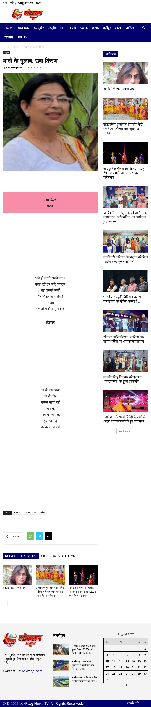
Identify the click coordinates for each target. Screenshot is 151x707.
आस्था (118, 28)
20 (127, 667)
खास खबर (23, 28)
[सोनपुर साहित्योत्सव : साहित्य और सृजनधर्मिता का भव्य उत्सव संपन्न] (125, 321)
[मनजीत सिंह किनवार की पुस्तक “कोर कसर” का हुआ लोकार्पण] (125, 361)
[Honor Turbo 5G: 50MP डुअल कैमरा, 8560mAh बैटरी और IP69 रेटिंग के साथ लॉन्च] (61, 649)
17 (107, 667)
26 (120, 673)
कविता (42, 512)
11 (113, 661)
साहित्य (130, 28)
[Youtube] (64, 2)
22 (139, 667)
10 (107, 661)
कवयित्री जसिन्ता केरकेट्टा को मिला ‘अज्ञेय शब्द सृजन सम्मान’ (125, 259)
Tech (72, 28)
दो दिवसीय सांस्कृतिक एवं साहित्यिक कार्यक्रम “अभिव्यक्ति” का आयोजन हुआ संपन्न (125, 217)
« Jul (124, 685)
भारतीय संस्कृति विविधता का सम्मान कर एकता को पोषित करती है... (124, 299)
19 (120, 667)
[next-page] (11, 603)
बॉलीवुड (107, 28)
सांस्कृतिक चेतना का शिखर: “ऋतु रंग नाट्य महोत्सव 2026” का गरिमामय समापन (83, 591)
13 (127, 661)
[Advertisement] (102, 14)
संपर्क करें (133, 703)
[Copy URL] (48, 536)
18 (113, 667)
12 (120, 661)
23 (145, 667)
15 (139, 661)
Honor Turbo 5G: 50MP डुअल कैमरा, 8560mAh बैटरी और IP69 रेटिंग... (84, 649)
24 (107, 673)
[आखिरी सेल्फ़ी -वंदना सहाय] (17, 575)
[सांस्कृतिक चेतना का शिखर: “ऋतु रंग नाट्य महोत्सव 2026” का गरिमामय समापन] (83, 575)
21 (133, 667)
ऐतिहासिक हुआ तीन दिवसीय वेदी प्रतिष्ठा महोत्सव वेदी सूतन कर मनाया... (123, 128)
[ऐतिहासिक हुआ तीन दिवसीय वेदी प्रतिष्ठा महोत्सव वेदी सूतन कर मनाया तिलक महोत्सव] (50, 575)
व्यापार (95, 28)
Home (9, 28)
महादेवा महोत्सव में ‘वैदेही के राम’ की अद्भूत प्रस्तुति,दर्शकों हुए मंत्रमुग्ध (124, 419)
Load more (124, 430)
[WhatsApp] (57, 2)
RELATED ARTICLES (20, 556)
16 (145, 661)
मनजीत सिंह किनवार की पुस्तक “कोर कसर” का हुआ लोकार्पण (122, 379)
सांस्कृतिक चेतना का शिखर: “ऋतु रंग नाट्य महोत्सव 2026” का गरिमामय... (124, 173)
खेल (62, 28)
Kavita (17, 512)
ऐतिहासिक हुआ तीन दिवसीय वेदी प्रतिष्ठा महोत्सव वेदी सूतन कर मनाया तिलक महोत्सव (50, 591)
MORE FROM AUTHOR (58, 556)
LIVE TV (21, 37)
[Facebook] (51, 2)
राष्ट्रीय (52, 28)
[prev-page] (5, 603)
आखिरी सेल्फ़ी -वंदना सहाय (15, 587)
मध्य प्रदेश (38, 28)
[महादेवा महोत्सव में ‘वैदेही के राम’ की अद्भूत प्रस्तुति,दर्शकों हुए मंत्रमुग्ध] (125, 401)
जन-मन (9, 37)
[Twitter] (39, 536)
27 (127, 673)
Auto (84, 28)
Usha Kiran (30, 512)
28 (133, 673)
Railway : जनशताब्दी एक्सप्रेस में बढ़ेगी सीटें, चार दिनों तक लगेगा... (83, 665)
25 (113, 673)
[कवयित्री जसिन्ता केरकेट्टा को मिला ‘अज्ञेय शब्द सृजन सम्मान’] (125, 241)
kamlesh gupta (14, 67)
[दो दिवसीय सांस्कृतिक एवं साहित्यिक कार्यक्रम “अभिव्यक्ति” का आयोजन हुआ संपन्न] (125, 197)
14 (133, 661)
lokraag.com (32, 671)
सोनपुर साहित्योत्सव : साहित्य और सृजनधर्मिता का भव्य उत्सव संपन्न (123, 339)
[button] (143, 28)
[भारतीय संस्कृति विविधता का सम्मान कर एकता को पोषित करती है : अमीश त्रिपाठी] (125, 281)
